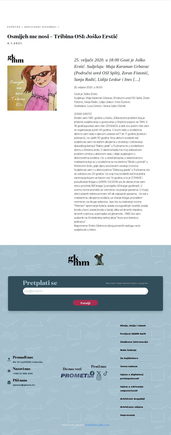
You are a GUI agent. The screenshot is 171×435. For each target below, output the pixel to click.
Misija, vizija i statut (133, 325)
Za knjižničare (129, 358)
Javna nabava (128, 366)
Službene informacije (134, 342)
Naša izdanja (128, 350)
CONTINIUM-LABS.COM (97, 425)
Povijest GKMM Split (133, 334)
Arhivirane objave (131, 407)
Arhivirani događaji (41, 27)
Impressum (127, 415)
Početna (14, 27)
